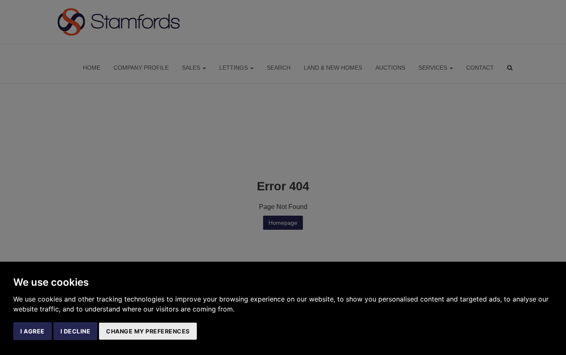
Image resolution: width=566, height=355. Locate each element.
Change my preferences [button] (148, 331)
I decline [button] (75, 331)
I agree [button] (32, 331)
